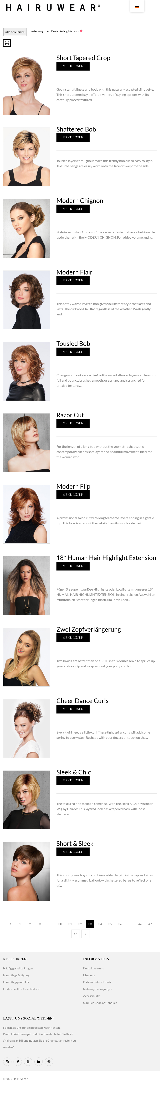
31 (70, 924)
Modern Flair (74, 272)
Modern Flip (73, 486)
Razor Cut (70, 415)
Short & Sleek (75, 843)
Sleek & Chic (73, 772)
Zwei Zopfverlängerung (88, 629)
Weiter (85, 934)
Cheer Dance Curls (82, 700)
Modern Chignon (79, 200)
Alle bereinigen (15, 32)
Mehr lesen (73, 66)
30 (60, 924)
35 (110, 924)
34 (100, 924)
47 (150, 924)
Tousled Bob (73, 343)
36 (120, 924)
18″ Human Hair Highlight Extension (106, 557)
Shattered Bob (76, 129)
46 (140, 924)
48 (76, 934)
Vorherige (10, 924)
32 (80, 924)
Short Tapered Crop (83, 57)
